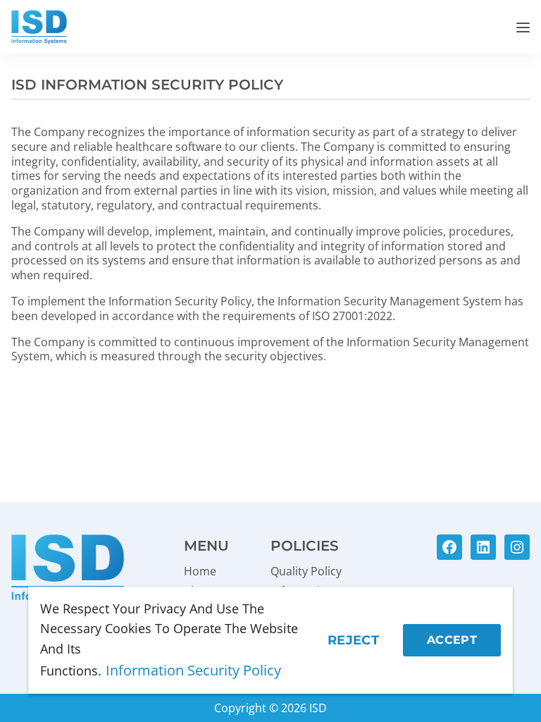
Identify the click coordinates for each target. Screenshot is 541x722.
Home (200, 571)
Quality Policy (306, 571)
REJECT (353, 640)
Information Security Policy (193, 670)
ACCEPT (452, 640)
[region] (270, 640)
